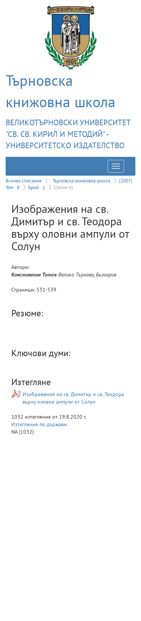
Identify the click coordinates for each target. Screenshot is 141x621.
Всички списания (23, 181)
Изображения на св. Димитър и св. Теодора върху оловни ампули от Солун (73, 398)
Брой (36, 187)
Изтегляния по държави (39, 424)
